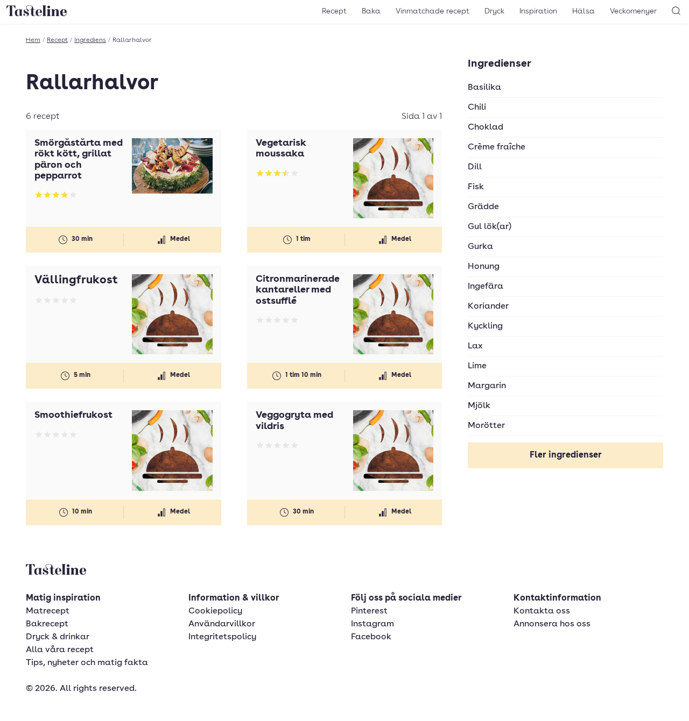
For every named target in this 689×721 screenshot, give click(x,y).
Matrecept (47, 611)
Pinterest (369, 611)
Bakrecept (47, 624)
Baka (371, 11)
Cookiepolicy (215, 611)
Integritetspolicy (222, 637)
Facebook (371, 637)
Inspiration (538, 11)
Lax (475, 346)
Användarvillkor (221, 624)
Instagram (372, 624)
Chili (477, 107)
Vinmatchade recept (432, 11)
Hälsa (583, 11)
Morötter (486, 426)
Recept (334, 11)
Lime (477, 366)
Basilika (484, 87)
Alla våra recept (60, 650)
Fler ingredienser (566, 455)
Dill (475, 167)
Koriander (488, 306)
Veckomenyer (633, 11)
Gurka (480, 246)
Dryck (494, 11)
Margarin (487, 386)
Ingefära (485, 286)
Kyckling (485, 326)
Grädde (483, 207)
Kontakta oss (542, 611)
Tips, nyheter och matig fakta (87, 663)
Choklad (485, 127)
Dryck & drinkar (57, 637)
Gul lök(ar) (489, 227)
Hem (33, 40)
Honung (484, 266)
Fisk (476, 187)
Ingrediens (90, 40)
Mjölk (479, 406)
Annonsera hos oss (552, 624)
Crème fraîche (496, 147)
